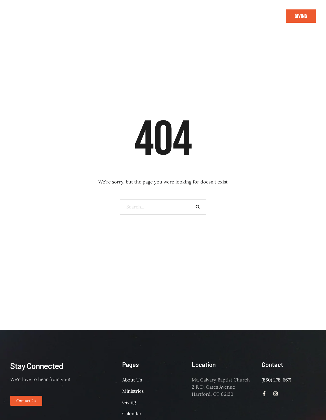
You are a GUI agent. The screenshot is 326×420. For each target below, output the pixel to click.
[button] (301, 16)
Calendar (132, 413)
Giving (129, 402)
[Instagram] (275, 16)
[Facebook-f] (264, 16)
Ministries (133, 391)
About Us (132, 380)
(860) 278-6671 (277, 380)
